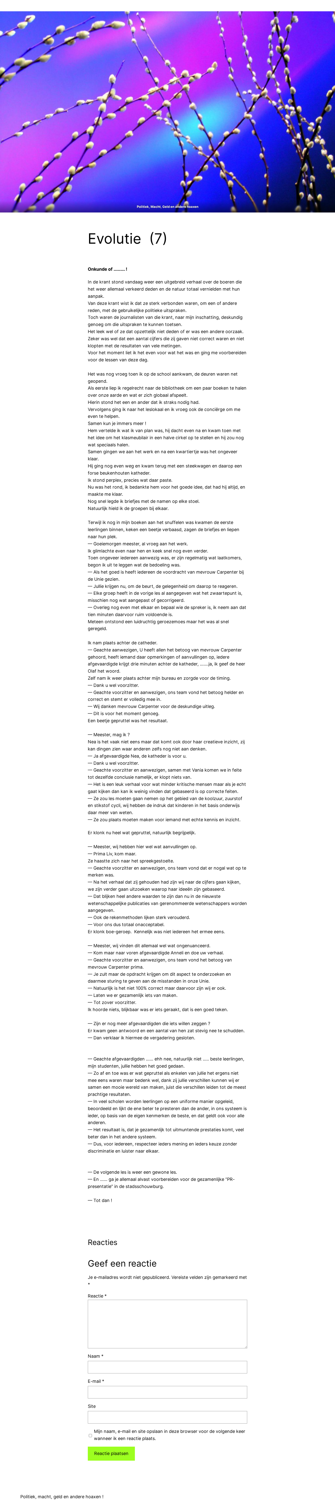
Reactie (97, 1296)
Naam (95, 1356)
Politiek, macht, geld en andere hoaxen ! (61, 1496)
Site (92, 1406)
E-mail (96, 1381)
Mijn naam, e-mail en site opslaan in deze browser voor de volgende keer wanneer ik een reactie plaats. (169, 1435)
